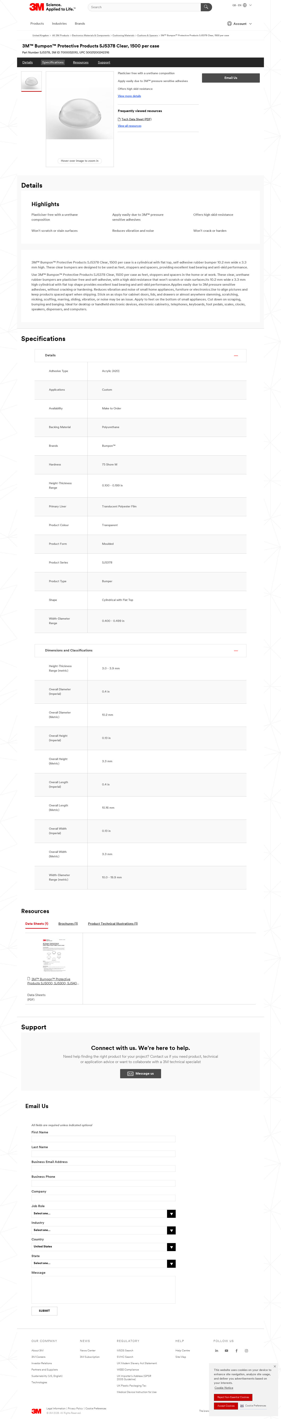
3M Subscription (90, 1357)
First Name (39, 1132)
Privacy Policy (75, 1408)
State (35, 1256)
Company (38, 1191)
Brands (80, 23)
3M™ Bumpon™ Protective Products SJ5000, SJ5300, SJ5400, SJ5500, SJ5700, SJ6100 (53, 982)
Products (37, 23)
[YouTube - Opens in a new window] (226, 1351)
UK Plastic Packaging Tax (131, 1385)
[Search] (206, 7)
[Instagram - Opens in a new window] (246, 1351)
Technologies (39, 1382)
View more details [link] (129, 96)
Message (38, 1273)
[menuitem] (27, 62)
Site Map (180, 1357)
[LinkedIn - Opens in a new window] (217, 1351)
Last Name (39, 1147)
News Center (87, 1350)
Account (240, 24)
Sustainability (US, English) (47, 1376)
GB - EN (237, 5)
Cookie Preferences (95, 1408)
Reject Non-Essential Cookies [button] (233, 1397)
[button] (253, 1406)
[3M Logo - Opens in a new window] (52, 7)
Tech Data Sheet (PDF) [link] (136, 119)
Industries (59, 23)
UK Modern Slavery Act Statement (137, 1363)
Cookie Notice (224, 1388)
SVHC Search (125, 1357)
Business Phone (43, 1177)
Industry (37, 1223)
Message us (145, 1073)
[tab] (36, 924)
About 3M (37, 1350)
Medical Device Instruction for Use (137, 1392)
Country (37, 1239)
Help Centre (182, 1350)
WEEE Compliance (128, 1369)
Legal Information (55, 1408)
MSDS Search (125, 1350)
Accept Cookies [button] (226, 1406)
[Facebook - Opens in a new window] (236, 1351)
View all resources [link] (129, 126)
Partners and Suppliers (44, 1369)
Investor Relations (41, 1363)
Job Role (38, 1206)
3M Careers (38, 1357)
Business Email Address (49, 1162)
